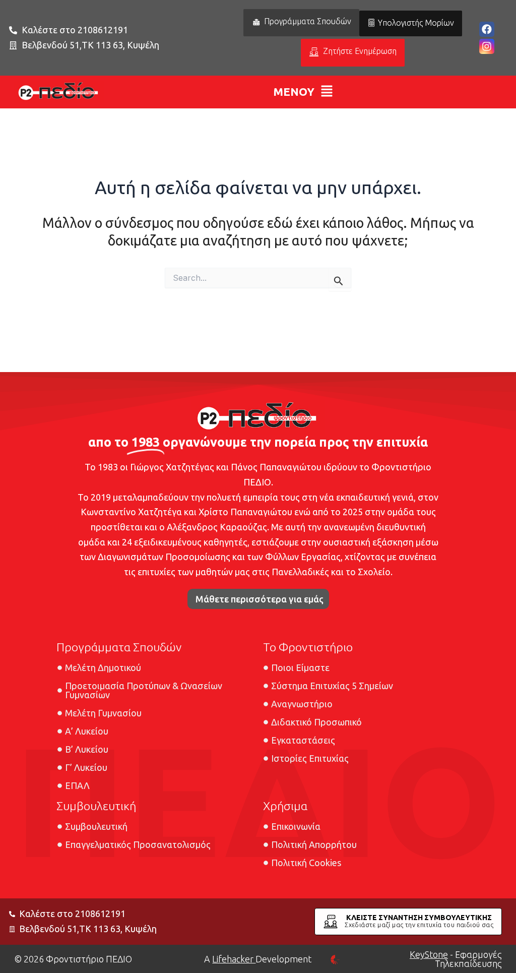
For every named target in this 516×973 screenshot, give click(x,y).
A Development (257, 959)
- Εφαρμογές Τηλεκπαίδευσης (456, 958)
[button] (303, 92)
